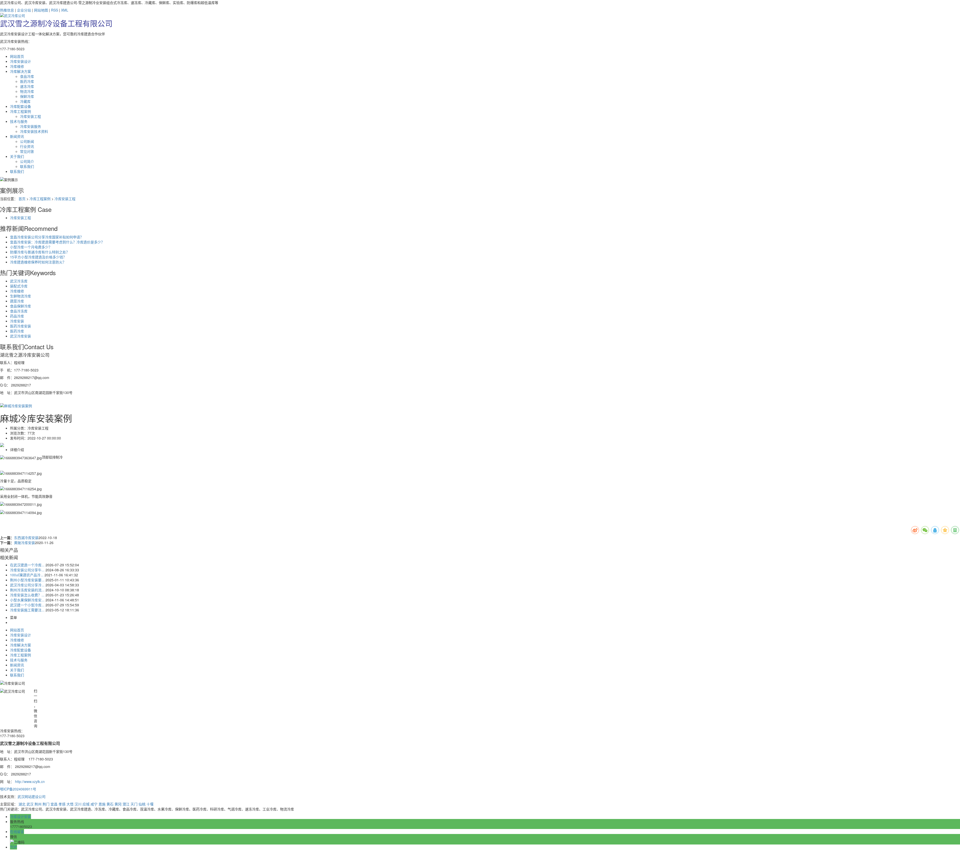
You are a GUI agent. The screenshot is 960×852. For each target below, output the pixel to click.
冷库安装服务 (30, 126)
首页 (22, 198)
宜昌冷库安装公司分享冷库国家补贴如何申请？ (47, 236)
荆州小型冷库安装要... (27, 579)
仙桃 (142, 803)
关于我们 (17, 669)
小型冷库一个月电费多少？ (31, 246)
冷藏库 (25, 101)
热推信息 (7, 10)
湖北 (22, 803)
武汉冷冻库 (19, 280)
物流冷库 (27, 91)
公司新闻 (27, 141)
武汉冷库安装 (20, 335)
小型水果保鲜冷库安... (27, 599)
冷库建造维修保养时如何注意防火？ (38, 261)
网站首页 (17, 629)
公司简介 (27, 161)
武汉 (30, 803)
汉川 (78, 803)
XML (64, 10)
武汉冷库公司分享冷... (27, 584)
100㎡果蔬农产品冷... (27, 574)
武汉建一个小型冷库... (27, 604)
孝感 (62, 803)
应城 (86, 803)
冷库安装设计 (20, 634)
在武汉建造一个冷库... (27, 564)
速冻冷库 (27, 86)
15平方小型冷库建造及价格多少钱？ (38, 256)
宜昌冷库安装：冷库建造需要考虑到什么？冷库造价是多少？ (57, 241)
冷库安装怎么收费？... (27, 594)
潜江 (126, 803)
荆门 (46, 803)
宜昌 (54, 803)
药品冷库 (17, 315)
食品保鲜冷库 (20, 305)
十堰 (150, 803)
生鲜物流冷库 (20, 295)
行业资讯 (27, 146)
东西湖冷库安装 (26, 537)
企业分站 (24, 10)
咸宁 (94, 803)
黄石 (110, 803)
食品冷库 (27, 76)
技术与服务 (19, 659)
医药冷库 (27, 81)
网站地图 (41, 10)
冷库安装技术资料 (34, 131)
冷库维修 (17, 290)
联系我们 (27, 166)
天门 (134, 803)
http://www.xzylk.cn (30, 781)
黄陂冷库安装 (24, 542)
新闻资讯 (17, 664)
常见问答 (27, 151)
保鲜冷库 (27, 96)
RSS (54, 10)
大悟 (70, 803)
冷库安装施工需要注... (27, 609)
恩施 (102, 803)
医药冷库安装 (20, 325)
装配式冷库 (19, 285)
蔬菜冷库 (17, 300)
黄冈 (118, 803)
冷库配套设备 (20, 649)
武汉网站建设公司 (32, 796)
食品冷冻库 (19, 310)
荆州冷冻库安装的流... (27, 589)
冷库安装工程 (30, 116)
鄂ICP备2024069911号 (18, 788)
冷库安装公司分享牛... (27, 569)
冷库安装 (17, 320)
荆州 (38, 803)
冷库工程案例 (40, 198)
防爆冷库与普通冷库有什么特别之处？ (40, 251)
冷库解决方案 (20, 644)
